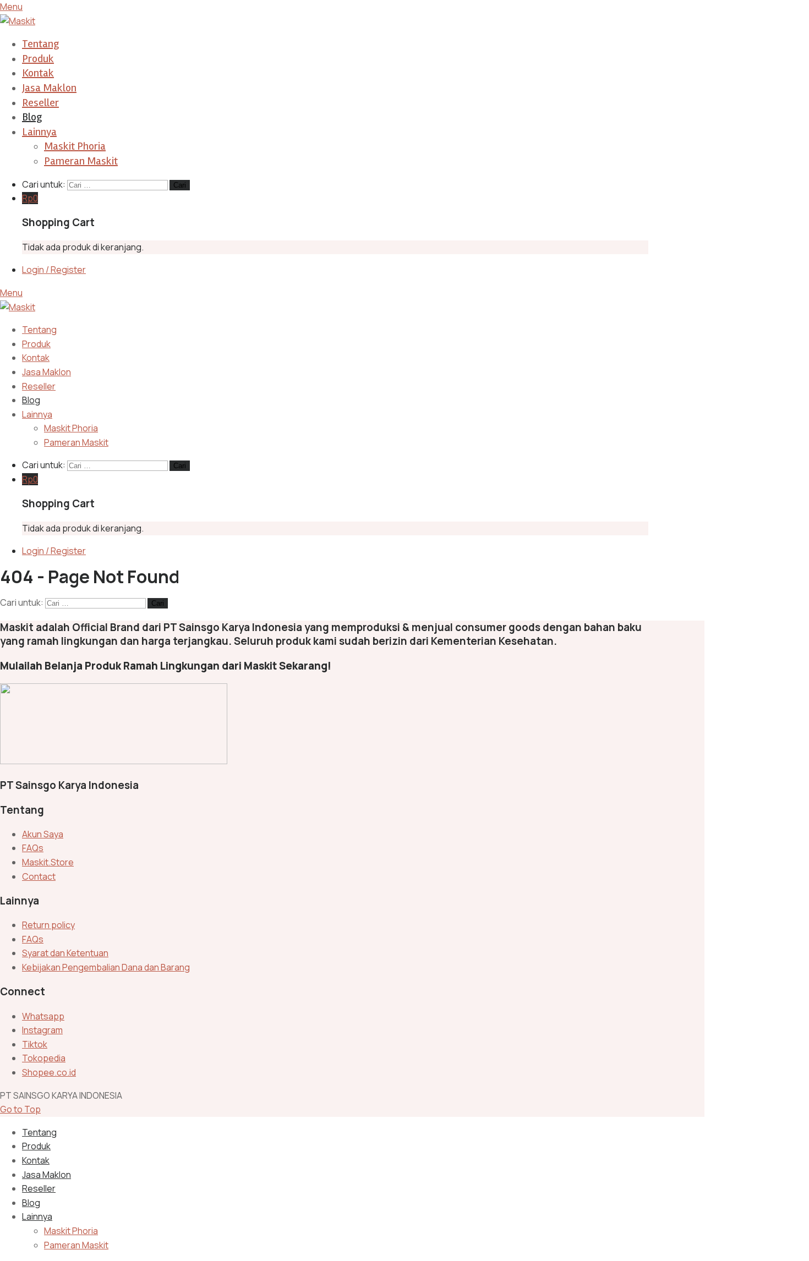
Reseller (40, 102)
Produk (38, 58)
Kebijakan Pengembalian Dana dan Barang (106, 967)
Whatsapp (43, 1016)
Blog (32, 117)
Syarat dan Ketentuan (65, 953)
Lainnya (39, 132)
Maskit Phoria (75, 146)
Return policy (48, 925)
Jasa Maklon (49, 88)
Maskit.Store (48, 862)
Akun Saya (42, 834)
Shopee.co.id (49, 1072)
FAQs (32, 848)
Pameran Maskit (81, 161)
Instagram (42, 1030)
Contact (39, 876)
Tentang (40, 44)
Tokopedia (43, 1058)
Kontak (38, 73)
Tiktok (34, 1044)
